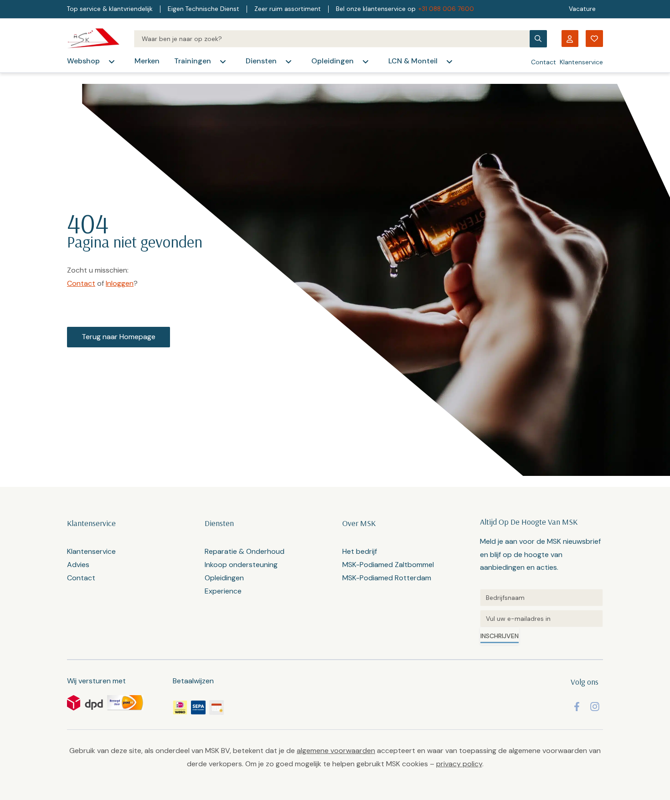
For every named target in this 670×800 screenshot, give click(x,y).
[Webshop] (111, 61)
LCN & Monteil (413, 61)
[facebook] (577, 706)
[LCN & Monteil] (449, 61)
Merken (147, 61)
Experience (223, 591)
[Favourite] (594, 38)
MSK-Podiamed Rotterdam (386, 578)
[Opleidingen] (365, 61)
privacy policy (459, 764)
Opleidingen (332, 61)
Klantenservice (581, 62)
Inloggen (120, 283)
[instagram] (595, 706)
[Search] (331, 38)
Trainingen (192, 61)
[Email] (541, 618)
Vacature (582, 9)
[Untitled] (541, 597)
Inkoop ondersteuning (241, 564)
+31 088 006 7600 (446, 9)
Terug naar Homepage (118, 336)
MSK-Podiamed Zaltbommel (388, 564)
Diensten (261, 61)
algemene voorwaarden (336, 750)
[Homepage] (93, 38)
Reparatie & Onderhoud (244, 551)
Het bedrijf (359, 551)
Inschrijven (499, 636)
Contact (543, 62)
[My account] (570, 38)
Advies (78, 564)
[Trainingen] (223, 61)
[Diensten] (288, 61)
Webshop (83, 61)
